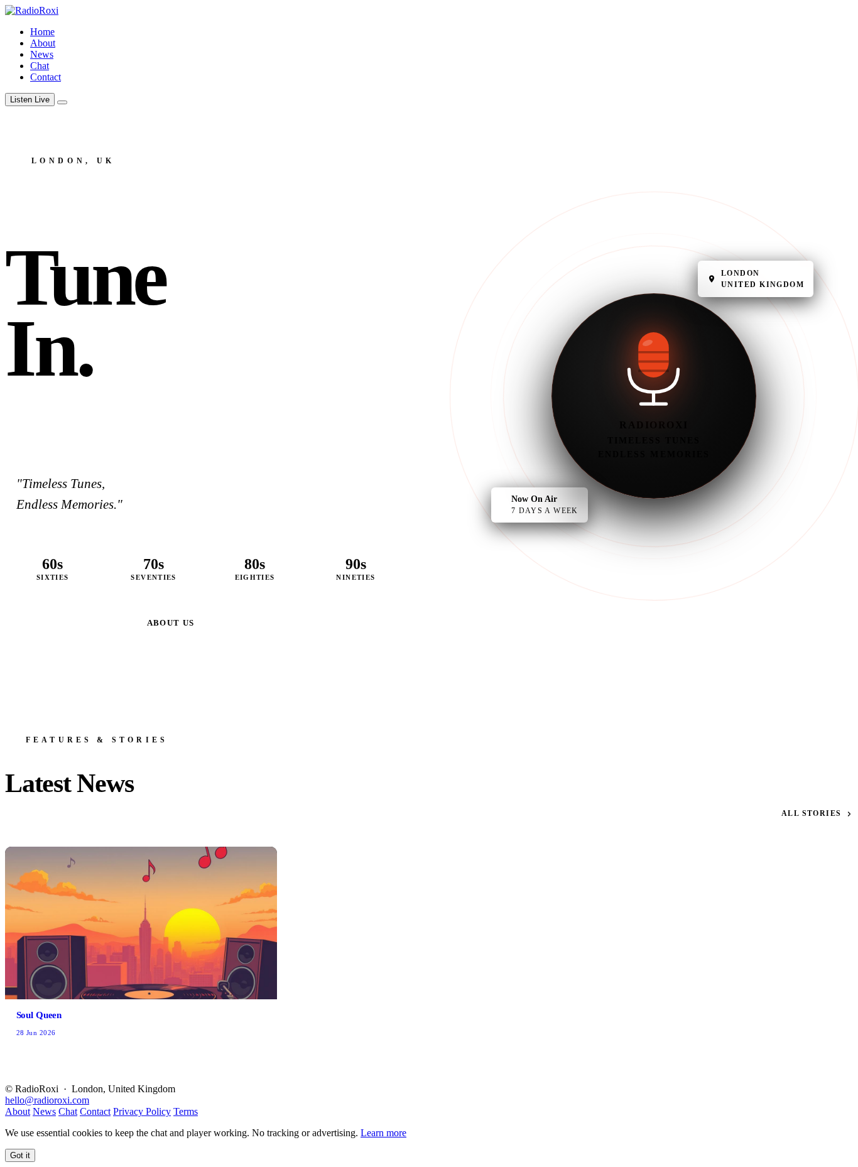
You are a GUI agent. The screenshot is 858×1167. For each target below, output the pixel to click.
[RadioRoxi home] (31, 10)
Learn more (383, 1132)
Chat (39, 65)
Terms (185, 1111)
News (41, 54)
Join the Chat (71, 622)
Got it (20, 1155)
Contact (45, 77)
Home (42, 31)
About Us (171, 622)
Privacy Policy (142, 1111)
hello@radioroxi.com (47, 1100)
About (42, 43)
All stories (811, 813)
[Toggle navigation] (62, 102)
